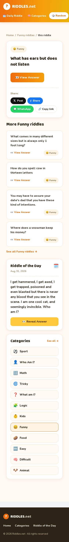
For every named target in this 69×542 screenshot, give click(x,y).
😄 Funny (18, 49)
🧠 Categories (37, 16)
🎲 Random (59, 15)
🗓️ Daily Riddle (12, 16)
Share (35, 101)
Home (10, 35)
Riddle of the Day (44, 525)
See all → (53, 341)
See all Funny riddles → (21, 251)
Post (18, 100)
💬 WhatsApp (22, 109)
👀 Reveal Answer (34, 321)
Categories (22, 525)
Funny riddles (25, 35)
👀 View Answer (27, 77)
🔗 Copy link (46, 109)
